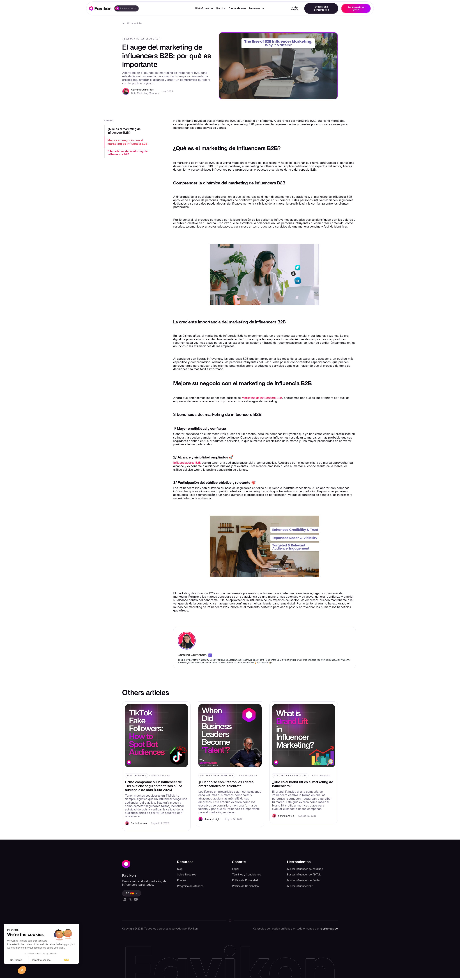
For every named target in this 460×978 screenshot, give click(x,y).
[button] (126, 8)
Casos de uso (237, 8)
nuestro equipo (329, 928)
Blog (180, 868)
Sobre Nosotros (186, 874)
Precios (221, 8)
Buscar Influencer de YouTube (305, 868)
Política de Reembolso (245, 885)
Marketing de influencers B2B (262, 398)
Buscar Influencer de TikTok (304, 874)
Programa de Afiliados (190, 885)
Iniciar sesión (294, 8)
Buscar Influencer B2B (300, 885)
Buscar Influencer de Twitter (304, 880)
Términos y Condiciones (246, 874)
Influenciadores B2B (187, 462)
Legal (235, 868)
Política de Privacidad (245, 880)
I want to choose (41, 959)
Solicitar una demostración (321, 8)
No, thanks (16, 959)
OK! (66, 959)
